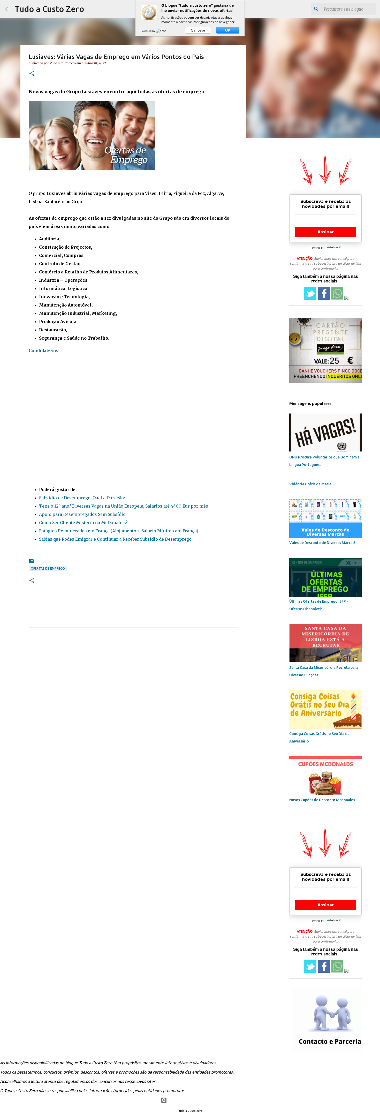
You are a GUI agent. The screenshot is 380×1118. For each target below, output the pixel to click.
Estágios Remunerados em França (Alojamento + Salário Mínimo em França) (118, 530)
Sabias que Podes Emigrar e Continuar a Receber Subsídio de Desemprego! (116, 539)
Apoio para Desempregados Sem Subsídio (82, 514)
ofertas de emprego (48, 568)
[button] (32, 73)
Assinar (325, 231)
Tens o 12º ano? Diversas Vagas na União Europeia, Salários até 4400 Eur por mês (123, 506)
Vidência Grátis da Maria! (310, 484)
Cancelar (198, 30)
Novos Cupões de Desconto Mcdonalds (322, 800)
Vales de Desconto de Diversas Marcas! (322, 543)
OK (227, 30)
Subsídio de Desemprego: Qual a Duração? (82, 497)
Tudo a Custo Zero (49, 8)
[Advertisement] (133, 399)
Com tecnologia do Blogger (193, 1100)
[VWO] (161, 31)
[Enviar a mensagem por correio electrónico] (32, 562)
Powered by (148, 31)
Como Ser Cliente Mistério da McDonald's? (83, 522)
